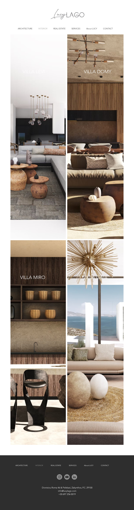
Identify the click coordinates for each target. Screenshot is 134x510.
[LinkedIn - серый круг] (74, 477)
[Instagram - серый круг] (59, 477)
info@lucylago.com (67, 491)
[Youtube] (67, 477)
